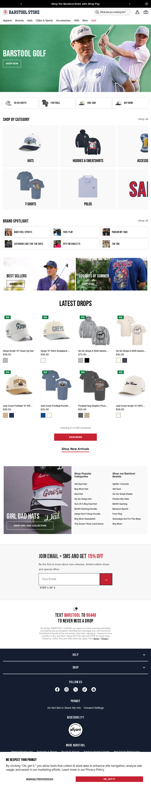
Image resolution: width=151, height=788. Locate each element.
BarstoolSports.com (22, 751)
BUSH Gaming (120, 503)
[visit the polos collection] (88, 189)
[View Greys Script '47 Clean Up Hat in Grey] (5, 360)
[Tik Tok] (84, 689)
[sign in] (137, 12)
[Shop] (93, 689)
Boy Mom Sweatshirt (84, 518)
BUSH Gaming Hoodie (85, 508)
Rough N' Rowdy (71, 751)
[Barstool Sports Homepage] (22, 12)
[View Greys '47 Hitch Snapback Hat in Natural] (43, 360)
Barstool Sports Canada (96, 751)
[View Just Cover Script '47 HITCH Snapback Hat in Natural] (118, 415)
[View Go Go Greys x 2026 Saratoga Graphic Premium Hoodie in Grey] (80, 360)
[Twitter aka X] (75, 689)
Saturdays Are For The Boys (127, 518)
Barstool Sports (120, 508)
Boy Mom (117, 523)
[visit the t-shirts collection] (30, 189)
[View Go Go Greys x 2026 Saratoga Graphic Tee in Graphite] (124, 360)
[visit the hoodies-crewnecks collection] (88, 145)
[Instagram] (66, 689)
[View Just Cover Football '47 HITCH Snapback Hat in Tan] (5, 415)
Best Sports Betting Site (127, 751)
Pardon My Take (121, 498)
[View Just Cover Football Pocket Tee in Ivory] (49, 415)
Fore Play (117, 513)
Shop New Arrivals (75, 449)
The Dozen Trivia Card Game (88, 523)
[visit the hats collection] (30, 145)
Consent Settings (94, 707)
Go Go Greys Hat (83, 498)
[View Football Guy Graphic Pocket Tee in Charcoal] (80, 415)
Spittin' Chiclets (121, 484)
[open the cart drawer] (146, 12)
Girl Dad (117, 489)
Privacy (104, 638)
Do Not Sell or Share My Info (64, 707)
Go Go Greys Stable (123, 494)
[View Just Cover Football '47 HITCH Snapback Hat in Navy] (11, 415)
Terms (96, 638)
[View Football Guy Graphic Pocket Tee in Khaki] (87, 415)
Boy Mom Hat (81, 489)
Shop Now (16, 284)
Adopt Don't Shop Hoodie (87, 513)
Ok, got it (109, 779)
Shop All (143, 119)
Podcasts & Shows (47, 751)
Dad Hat (78, 494)
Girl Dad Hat (80, 484)
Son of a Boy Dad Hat (85, 503)
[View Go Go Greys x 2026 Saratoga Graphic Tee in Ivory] (118, 360)
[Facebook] (57, 689)
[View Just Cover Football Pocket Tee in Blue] (43, 415)
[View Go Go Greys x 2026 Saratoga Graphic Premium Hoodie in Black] (87, 360)
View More (75, 437)
